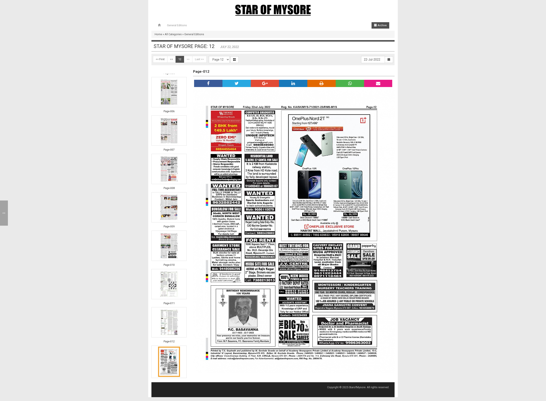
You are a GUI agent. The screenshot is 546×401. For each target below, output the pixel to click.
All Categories (173, 34)
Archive (382, 25)
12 (179, 59)
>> (188, 59)
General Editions (177, 25)
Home (158, 34)
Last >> (199, 59)
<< (171, 59)
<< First (160, 59)
